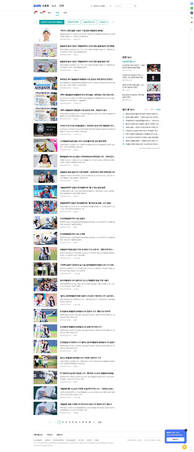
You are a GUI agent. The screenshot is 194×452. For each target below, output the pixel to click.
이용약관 (47, 440)
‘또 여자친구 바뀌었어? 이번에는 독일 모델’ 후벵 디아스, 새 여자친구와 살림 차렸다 (143, 137)
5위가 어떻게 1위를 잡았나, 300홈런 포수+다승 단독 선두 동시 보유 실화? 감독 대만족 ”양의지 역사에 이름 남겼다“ (143, 134)
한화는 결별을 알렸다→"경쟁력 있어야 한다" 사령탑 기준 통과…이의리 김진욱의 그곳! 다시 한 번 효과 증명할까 (143, 141)
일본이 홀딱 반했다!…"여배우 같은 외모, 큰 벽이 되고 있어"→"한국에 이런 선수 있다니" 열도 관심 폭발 (143, 117)
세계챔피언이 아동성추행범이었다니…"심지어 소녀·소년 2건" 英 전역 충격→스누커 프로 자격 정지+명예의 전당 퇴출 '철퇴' (143, 120)
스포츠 (158, 109)
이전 (55, 422)
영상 (41, 13)
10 (90, 422)
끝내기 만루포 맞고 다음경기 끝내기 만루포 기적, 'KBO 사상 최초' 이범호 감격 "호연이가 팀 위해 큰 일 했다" (143, 124)
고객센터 (89, 440)
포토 (65, 13)
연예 (61, 5)
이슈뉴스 (50, 435)
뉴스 (54, 5)
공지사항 (81, 440)
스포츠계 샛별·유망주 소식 (108, 22)
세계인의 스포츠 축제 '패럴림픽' (52, 22)
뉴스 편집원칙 (38, 440)
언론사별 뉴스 (38, 435)
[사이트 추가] (192, 29)
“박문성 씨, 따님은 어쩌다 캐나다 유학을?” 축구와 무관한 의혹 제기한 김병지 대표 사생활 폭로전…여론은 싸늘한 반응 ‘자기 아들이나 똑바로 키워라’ (143, 131)
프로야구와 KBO (73, 22)
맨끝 (99, 422)
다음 (94, 422)
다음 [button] (113, 22)
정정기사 (60, 435)
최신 (49, 13)
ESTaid (37, 445)
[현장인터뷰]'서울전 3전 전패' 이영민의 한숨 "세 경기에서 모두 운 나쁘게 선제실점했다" (143, 114)
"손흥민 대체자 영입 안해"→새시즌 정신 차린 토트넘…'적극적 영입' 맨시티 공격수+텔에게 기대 (143, 144)
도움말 (97, 440)
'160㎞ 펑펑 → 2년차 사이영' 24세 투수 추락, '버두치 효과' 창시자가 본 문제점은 (143, 127)
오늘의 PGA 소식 (89, 22)
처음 (49, 422)
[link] (192, 3)
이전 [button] (36, 22)
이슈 (57, 13)
